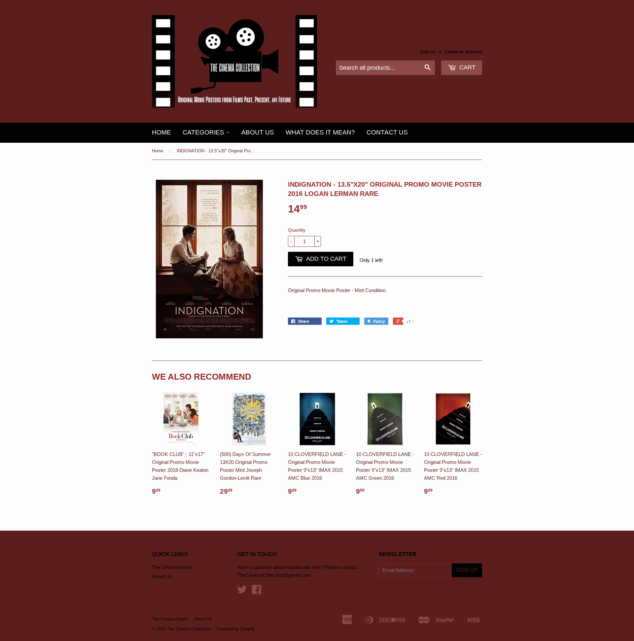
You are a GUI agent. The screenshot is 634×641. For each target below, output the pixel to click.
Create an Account (463, 51)
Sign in (427, 51)
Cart (467, 67)
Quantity (296, 230)
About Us (257, 132)
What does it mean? (320, 132)
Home (161, 132)
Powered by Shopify (236, 628)
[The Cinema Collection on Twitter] (242, 591)
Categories (204, 132)
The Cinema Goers (172, 567)
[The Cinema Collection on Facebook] (257, 591)
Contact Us (387, 132)
